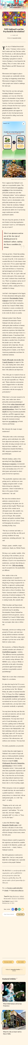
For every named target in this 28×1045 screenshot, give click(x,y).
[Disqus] (14, 938)
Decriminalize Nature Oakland (12, 299)
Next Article (21, 962)
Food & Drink (2, 1016)
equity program (7, 108)
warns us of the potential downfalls (13, 695)
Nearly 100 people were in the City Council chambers (13, 361)
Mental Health (7, 898)
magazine (9, 652)
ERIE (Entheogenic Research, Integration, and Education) (13, 763)
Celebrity (2, 987)
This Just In (14, 898)
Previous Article (8, 962)
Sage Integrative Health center (10, 824)
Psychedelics (21, 898)
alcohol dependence (8, 409)
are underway (13, 421)
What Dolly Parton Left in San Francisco (12, 1005)
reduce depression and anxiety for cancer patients (13, 405)
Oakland (22, 896)
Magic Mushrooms (14, 896)
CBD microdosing (17, 565)
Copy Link (20, 914)
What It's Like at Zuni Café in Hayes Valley (12, 1033)
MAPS (4, 412)
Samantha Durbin (15, 969)
